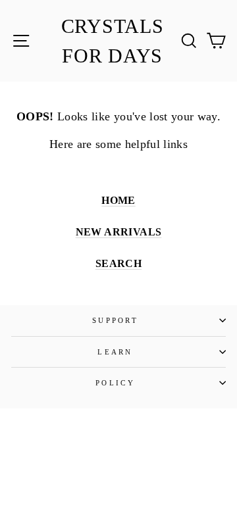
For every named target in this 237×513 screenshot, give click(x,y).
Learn (115, 352)
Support (115, 320)
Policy (115, 383)
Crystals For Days (112, 40)
